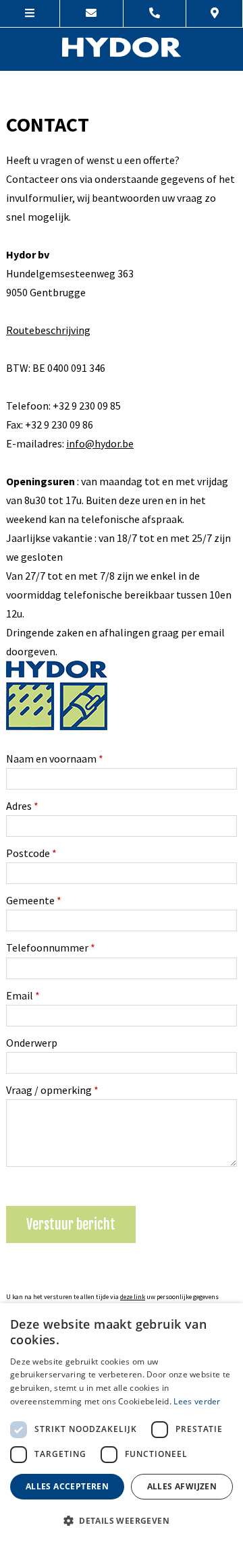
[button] (121, 1520)
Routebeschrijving (48, 330)
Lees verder (196, 1401)
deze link (132, 1296)
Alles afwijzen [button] (182, 1486)
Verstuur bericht (70, 1224)
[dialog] (121, 1422)
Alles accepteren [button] (67, 1486)
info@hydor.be (100, 443)
